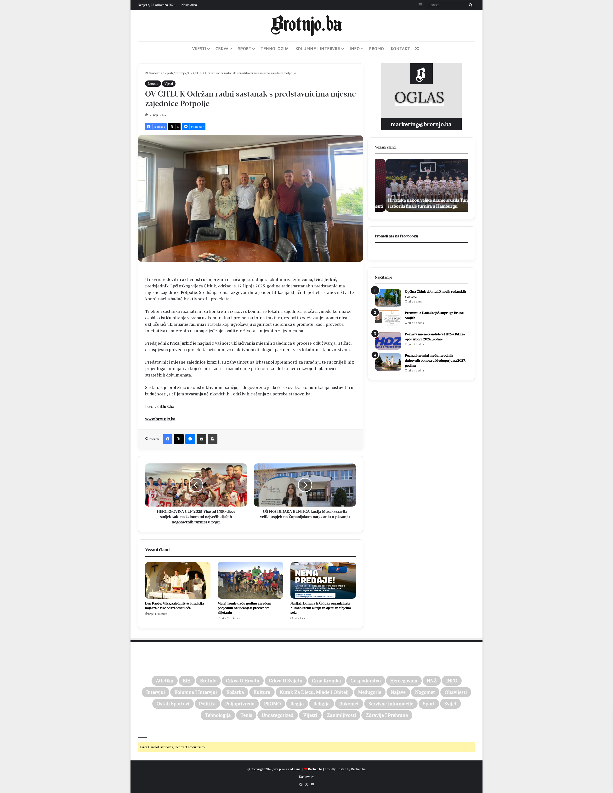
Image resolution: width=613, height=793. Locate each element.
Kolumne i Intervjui (318, 48)
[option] (421, 185)
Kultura (262, 692)
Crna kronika (326, 680)
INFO (451, 680)
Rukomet (349, 703)
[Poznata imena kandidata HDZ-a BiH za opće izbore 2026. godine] (388, 341)
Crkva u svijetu (285, 680)
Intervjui (155, 692)
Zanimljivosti (341, 715)
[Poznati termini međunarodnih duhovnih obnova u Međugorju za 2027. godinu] (388, 362)
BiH (187, 680)
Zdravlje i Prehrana (387, 715)
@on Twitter (148, 731)
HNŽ (432, 680)
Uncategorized (278, 715)
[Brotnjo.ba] (306, 25)
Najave (398, 692)
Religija (321, 703)
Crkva (222, 48)
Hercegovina (403, 680)
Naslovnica (189, 5)
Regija (297, 703)
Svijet (450, 703)
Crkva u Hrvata (242, 680)
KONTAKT (400, 48)
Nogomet (425, 692)
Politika (207, 703)
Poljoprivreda (240, 703)
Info (355, 48)
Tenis (246, 715)
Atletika (164, 680)
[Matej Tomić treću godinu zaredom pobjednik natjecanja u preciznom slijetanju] (250, 580)
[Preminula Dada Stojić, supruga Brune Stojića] (388, 319)
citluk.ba (165, 406)
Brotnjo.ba (315, 769)
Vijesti (199, 48)
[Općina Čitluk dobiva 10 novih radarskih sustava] (388, 298)
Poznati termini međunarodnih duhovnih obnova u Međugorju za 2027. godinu (435, 360)
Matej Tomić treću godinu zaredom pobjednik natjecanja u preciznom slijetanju (244, 608)
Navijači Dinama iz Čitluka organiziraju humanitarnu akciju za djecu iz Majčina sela (320, 608)
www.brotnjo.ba (160, 419)
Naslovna (155, 73)
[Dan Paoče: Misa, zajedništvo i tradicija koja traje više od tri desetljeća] (177, 580)
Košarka (235, 692)
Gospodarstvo (366, 680)
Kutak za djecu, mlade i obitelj (314, 692)
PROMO (376, 48)
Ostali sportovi (173, 703)
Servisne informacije (391, 703)
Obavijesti (456, 692)
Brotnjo (180, 73)
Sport (244, 48)
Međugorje (369, 692)
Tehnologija (275, 48)
